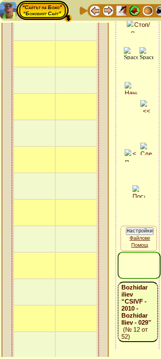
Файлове (140, 238)
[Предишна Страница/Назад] (95, 10)
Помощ (139, 245)
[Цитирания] (135, 10)
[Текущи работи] (148, 10)
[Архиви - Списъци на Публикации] (121, 10)
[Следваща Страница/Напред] (108, 10)
